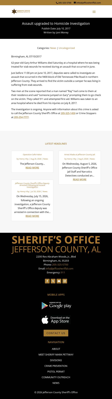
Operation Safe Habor (32, 154)
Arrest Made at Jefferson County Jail (79, 154)
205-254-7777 (21, 117)
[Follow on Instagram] (64, 281)
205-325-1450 (68, 113)
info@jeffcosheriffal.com (59, 268)
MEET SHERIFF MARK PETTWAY (56, 354)
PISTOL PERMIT (56, 371)
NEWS (55, 383)
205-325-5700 (60, 264)
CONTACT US (56, 333)
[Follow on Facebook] (47, 281)
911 (63, 272)
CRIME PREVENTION (55, 366)
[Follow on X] (53, 281)
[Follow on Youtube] (59, 281)
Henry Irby (24, 159)
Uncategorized (67, 48)
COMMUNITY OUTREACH (56, 377)
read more (32, 167)
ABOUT (56, 349)
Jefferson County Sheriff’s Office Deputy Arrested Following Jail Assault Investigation (32, 185)
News (53, 48)
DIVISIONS (56, 360)
